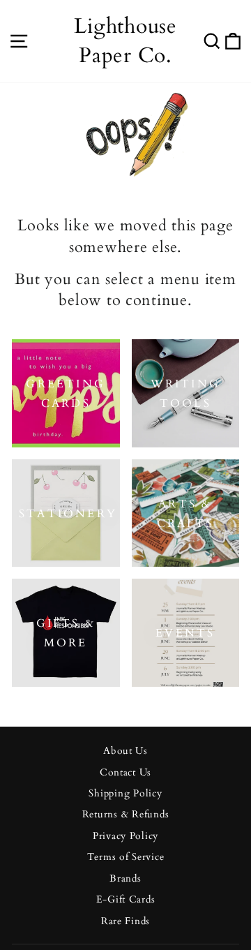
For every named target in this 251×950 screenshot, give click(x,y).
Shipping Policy (125, 793)
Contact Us (125, 772)
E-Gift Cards (125, 899)
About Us (125, 751)
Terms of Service (126, 857)
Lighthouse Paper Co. (125, 41)
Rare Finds (125, 921)
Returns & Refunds (125, 814)
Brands (125, 879)
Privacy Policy (125, 836)
